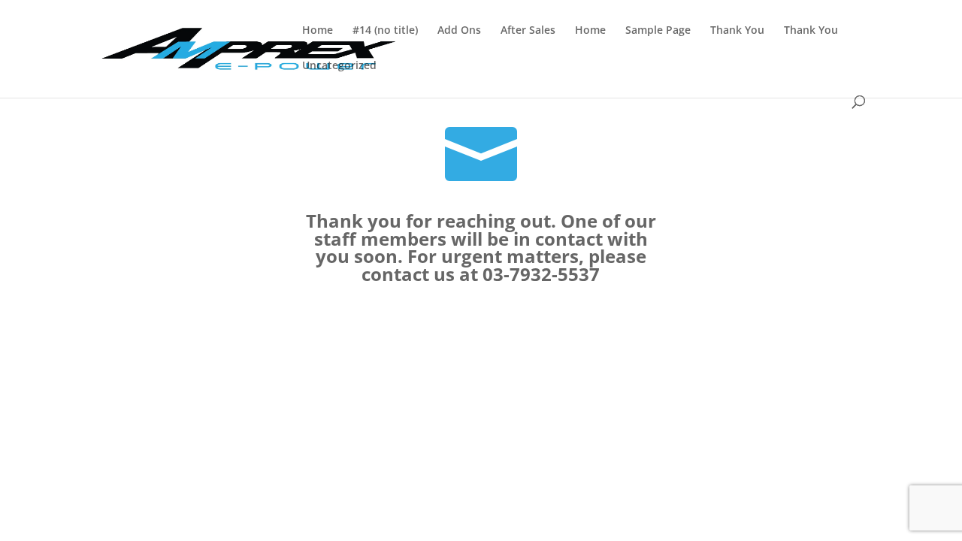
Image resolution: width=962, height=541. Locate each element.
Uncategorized (339, 66)
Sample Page (658, 31)
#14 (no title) (385, 31)
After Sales (528, 31)
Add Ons (459, 31)
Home (317, 31)
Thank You (737, 31)
